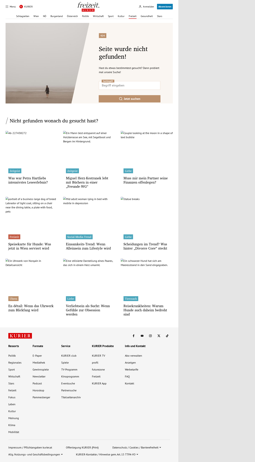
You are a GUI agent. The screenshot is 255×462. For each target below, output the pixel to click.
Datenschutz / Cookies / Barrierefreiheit (135, 447)
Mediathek (39, 362)
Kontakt (129, 383)
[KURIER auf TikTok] (167, 336)
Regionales (15, 362)
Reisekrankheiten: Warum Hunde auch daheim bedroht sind (145, 310)
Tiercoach (131, 298)
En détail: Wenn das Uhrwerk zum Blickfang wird (31, 308)
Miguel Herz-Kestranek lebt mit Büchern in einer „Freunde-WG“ (87, 182)
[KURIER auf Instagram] (150, 336)
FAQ (127, 376)
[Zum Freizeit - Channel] (88, 7)
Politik (85, 16)
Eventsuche (68, 383)
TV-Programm (69, 369)
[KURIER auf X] (159, 336)
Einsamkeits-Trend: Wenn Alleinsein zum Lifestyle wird (88, 246)
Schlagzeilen (22, 16)
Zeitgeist (15, 171)
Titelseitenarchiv (71, 397)
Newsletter (39, 376)
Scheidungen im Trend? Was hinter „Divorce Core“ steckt (145, 246)
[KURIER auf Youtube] (142, 336)
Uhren (13, 298)
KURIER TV (98, 355)
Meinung (13, 418)
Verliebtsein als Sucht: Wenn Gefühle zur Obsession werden (88, 310)
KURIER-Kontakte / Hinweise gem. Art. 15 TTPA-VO (105, 454)
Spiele (65, 362)
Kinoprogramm (70, 376)
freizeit (12, 390)
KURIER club (68, 355)
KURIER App (99, 383)
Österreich (72, 16)
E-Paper (37, 355)
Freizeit (133, 16)
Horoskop (38, 390)
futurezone (98, 369)
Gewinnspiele (41, 369)
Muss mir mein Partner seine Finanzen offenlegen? (146, 180)
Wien (36, 16)
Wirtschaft (98, 16)
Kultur (121, 16)
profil (95, 362)
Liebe (128, 171)
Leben (11, 404)
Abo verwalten (133, 355)
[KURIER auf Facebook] (133, 336)
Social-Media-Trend (79, 237)
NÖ (44, 16)
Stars (159, 16)
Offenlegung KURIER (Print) (82, 447)
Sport (111, 16)
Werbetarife (131, 369)
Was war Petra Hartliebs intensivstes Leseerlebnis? (28, 180)
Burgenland (56, 16)
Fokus (11, 397)
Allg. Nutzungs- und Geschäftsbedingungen (34, 454)
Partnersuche (68, 390)
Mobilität (13, 432)
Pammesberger (41, 397)
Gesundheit (147, 16)
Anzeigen (130, 362)
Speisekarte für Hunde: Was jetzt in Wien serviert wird (29, 246)
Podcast (37, 383)
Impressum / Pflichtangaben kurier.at (30, 447)
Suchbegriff (108, 81)
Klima (11, 425)
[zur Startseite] (20, 336)
